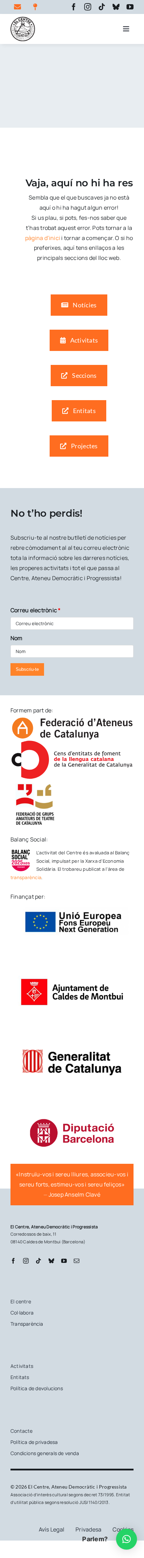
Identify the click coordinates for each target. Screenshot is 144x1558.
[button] (126, 1539)
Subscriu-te (27, 669)
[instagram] (87, 6)
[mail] (76, 1261)
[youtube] (130, 6)
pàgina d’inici (42, 238)
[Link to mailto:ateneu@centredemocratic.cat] (19, 6)
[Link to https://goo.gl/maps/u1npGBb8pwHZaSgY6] (38, 6)
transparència (25, 877)
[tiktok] (101, 6)
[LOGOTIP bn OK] (22, 19)
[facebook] (73, 6)
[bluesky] (116, 6)
